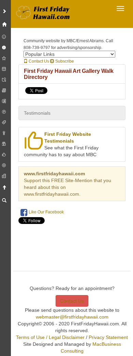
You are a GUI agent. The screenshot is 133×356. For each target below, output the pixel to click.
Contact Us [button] (72, 301)
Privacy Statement (108, 337)
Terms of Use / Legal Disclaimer (50, 337)
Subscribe (64, 61)
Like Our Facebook (46, 212)
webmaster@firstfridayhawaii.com (72, 317)
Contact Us (38, 61)
